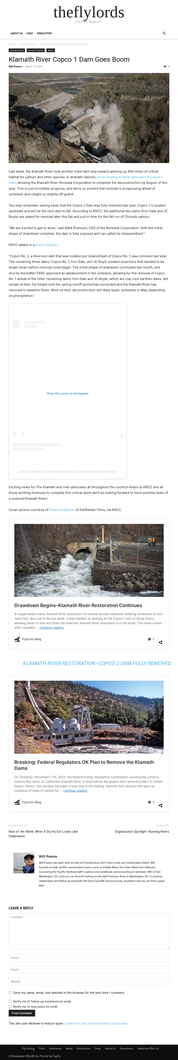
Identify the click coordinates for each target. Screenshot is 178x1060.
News (51, 50)
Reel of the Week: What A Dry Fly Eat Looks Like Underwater (43, 834)
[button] (164, 33)
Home (12, 44)
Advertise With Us (148, 1048)
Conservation (28, 44)
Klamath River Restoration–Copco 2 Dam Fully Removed (97, 663)
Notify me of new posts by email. (35, 1006)
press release (45, 245)
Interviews (55, 1048)
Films (42, 1048)
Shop (98, 1048)
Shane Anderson (62, 510)
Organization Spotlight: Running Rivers (142, 832)
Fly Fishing (28, 1048)
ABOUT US (17, 33)
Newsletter (126, 1048)
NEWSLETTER (44, 33)
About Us (110, 1048)
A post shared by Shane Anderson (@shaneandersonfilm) (68, 471)
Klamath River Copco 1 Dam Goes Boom (69, 59)
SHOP (29, 33)
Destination (84, 1048)
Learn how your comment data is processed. (96, 1023)
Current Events (35, 50)
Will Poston (15, 66)
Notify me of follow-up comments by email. (42, 1001)
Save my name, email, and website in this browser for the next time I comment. (69, 992)
